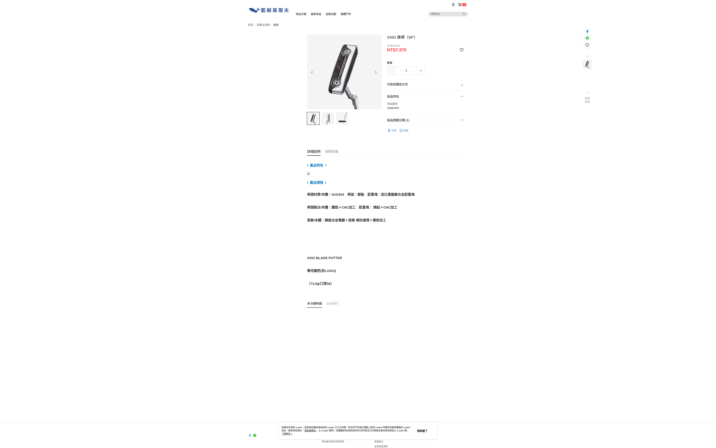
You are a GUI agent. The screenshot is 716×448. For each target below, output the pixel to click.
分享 (393, 130)
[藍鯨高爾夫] (268, 10)
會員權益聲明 (381, 446)
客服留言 (378, 441)
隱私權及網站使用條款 (333, 441)
